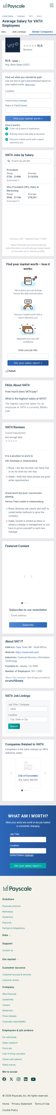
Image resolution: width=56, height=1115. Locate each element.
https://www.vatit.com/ (27, 652)
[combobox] (28, 95)
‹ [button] (25, 576)
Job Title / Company (18, 704)
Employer (21, 16)
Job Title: (15, 834)
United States (7, 16)
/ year (15, 61)
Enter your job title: (28, 350)
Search (14, 726)
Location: (10, 91)
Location (12, 714)
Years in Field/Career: (16, 105)
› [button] (31, 576)
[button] (2, 31)
